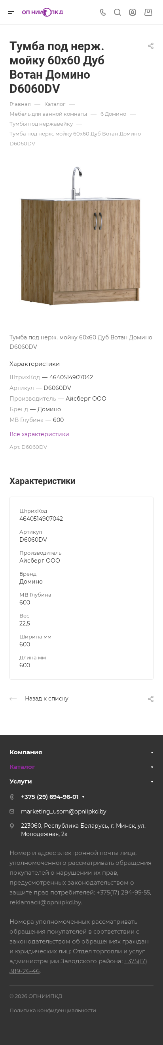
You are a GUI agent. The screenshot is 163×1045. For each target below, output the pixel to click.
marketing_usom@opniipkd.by (63, 811)
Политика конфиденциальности (52, 1010)
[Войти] (132, 12)
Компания (25, 752)
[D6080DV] (81, 236)
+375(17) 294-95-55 (123, 892)
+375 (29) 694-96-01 (50, 796)
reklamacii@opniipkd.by (45, 902)
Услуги (20, 781)
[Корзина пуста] (148, 12)
